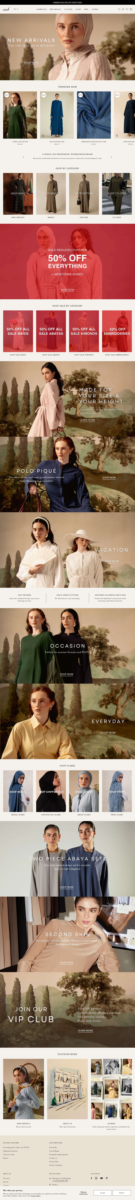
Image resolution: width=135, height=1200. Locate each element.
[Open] (123, 9)
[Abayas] (51, 194)
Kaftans (84, 217)
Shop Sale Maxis (18, 355)
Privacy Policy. (36, 1196)
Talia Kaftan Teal (57, 142)
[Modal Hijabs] (18, 791)
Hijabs (78, 9)
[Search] (119, 9)
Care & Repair (54, 1151)
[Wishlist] (127, 9)
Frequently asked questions (58, 1154)
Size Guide (53, 1147)
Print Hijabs (117, 815)
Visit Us (5, 1182)
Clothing (68, 9)
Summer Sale (41, 9)
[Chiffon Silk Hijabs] (51, 791)
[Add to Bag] (6, 136)
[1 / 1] (67, 42)
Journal (95, 9)
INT (15, 9)
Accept (102, 1193)
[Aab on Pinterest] (107, 1178)
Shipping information (10, 1151)
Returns (5, 1158)
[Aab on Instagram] (96, 1178)
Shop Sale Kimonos (84, 355)
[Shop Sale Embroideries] (117, 331)
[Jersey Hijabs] (84, 791)
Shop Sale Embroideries (117, 355)
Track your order (9, 1154)
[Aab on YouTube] (101, 1178)
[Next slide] (112, 157)
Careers (6, 1185)
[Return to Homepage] (6, 9)
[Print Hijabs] (117, 791)
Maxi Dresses (18, 217)
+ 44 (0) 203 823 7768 (60, 1181)
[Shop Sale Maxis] (18, 331)
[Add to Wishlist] (34, 94)
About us (67, 1123)
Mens (86, 9)
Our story (6, 1178)
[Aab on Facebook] (91, 1178)
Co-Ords (117, 217)
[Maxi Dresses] (18, 194)
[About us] (67, 1089)
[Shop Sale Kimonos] (84, 331)
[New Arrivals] (23, 1089)
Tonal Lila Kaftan (20, 142)
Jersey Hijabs (84, 815)
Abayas (51, 217)
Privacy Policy (54, 1162)
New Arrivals (55, 9)
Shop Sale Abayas (51, 355)
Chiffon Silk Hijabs (51, 815)
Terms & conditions (55, 1165)
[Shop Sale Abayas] (51, 331)
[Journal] (111, 1089)
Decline (121, 1193)
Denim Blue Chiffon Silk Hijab (94, 142)
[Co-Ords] (117, 194)
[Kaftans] (84, 194)
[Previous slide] (23, 157)
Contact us (53, 1158)
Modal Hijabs (18, 815)
